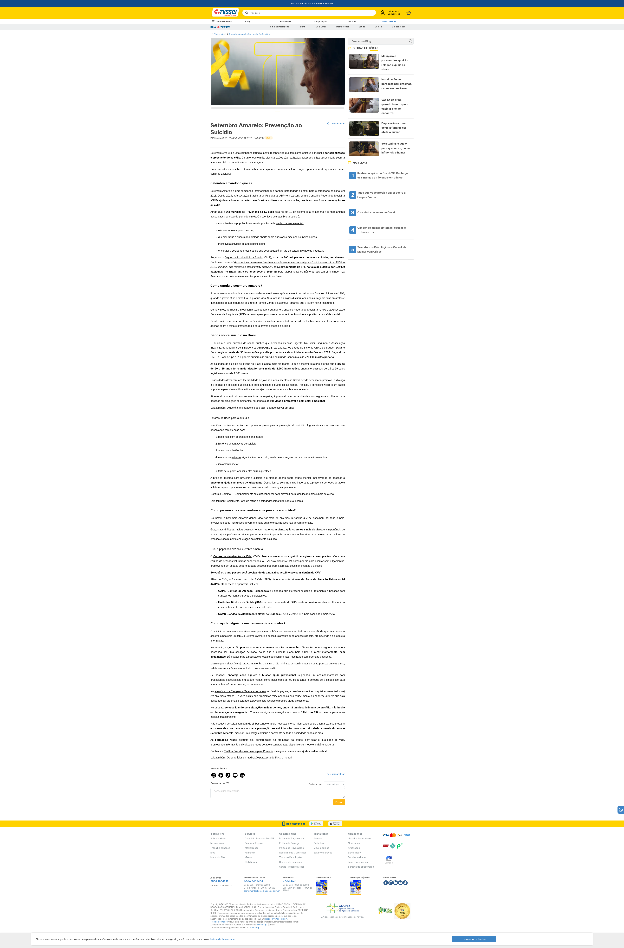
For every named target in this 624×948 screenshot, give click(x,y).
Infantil (302, 26)
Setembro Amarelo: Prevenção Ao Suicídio (249, 34)
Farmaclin (250, 852)
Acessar (318, 838)
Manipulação (320, 21)
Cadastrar (319, 843)
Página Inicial (220, 34)
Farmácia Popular (254, 843)
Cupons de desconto (290, 862)
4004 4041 (289, 881)
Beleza (378, 26)
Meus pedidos (321, 847)
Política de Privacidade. (222, 939)
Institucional (342, 26)
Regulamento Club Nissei (292, 852)
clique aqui (262, 924)
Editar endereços (323, 852)
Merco (248, 857)
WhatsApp (255, 927)
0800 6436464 (253, 881)
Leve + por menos (358, 862)
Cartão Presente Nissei (291, 866)
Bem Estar (321, 26)
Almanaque (285, 21)
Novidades (354, 843)
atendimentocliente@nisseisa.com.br (262, 891)
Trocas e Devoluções (290, 857)
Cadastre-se (394, 14)
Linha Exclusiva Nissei (359, 838)
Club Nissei (251, 862)
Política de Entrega (289, 843)
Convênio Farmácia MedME (259, 838)
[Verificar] (389, 859)
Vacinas (352, 21)
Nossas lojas (217, 843)
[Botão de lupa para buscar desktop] (245, 12)
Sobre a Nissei (218, 838)
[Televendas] (621, 810)
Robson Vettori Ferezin (276, 919)
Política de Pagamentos (291, 838)
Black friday (354, 852)
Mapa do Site (217, 857)
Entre (394, 11)
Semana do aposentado (361, 866)
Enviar (339, 802)
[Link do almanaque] (321, 886)
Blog (247, 21)
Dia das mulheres (357, 857)
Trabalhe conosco (220, 847)
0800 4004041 (219, 881)
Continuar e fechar (474, 939)
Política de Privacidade (291, 847)
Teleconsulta (389, 21)
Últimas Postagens (279, 26)
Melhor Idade (398, 26)
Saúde (362, 26)
